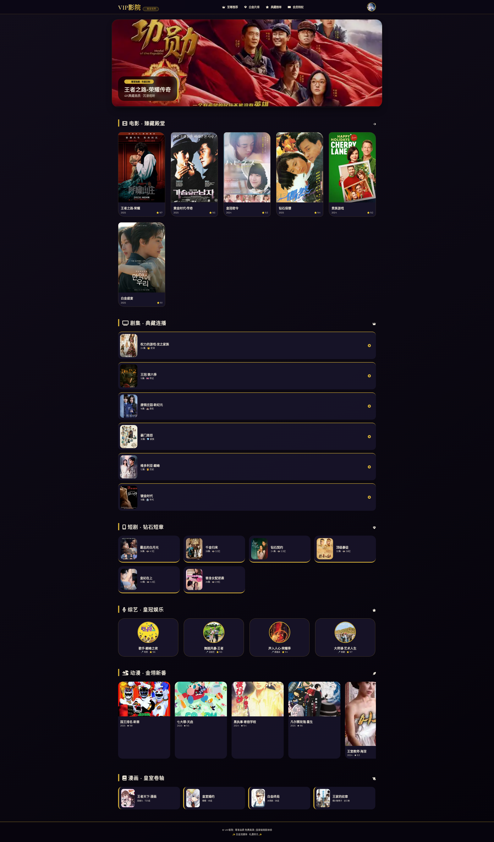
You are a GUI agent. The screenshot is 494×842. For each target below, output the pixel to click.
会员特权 (298, 7)
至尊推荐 (232, 7)
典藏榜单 (276, 7)
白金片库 (254, 7)
